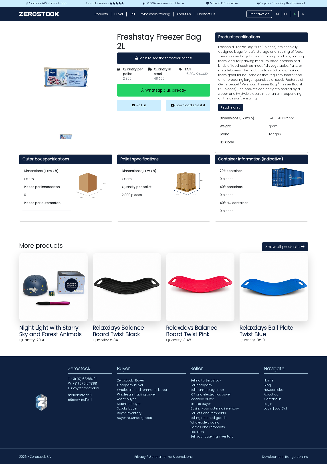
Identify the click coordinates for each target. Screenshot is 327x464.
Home (268, 380)
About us (184, 14)
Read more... (230, 107)
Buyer (118, 14)
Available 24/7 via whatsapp (47, 3)
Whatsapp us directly (165, 90)
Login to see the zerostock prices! (165, 58)
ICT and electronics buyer (210, 394)
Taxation (197, 432)
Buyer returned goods (134, 418)
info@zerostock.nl (85, 388)
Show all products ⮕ (285, 246)
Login (268, 403)
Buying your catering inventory (214, 408)
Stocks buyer (127, 408)
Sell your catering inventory (211, 436)
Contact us (206, 14)
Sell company (201, 385)
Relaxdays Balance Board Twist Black (118, 331)
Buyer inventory (129, 413)
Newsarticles (274, 389)
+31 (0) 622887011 (84, 379)
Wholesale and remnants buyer (142, 389)
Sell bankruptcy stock (207, 389)
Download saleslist (190, 105)
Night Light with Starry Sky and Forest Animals (50, 331)
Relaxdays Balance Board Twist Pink (191, 331)
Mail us (141, 105)
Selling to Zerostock (205, 380)
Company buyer (130, 385)
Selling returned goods (208, 418)
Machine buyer (129, 403)
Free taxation (259, 14)
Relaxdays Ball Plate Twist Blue (266, 331)
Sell (132, 14)
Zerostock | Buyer (130, 380)
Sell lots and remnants (208, 413)
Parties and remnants (207, 427)
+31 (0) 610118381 (85, 383)
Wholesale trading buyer (136, 394)
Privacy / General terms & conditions (163, 456)
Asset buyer (126, 399)
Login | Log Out (275, 408)
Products (101, 14)
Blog (267, 385)
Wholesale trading (155, 14)
